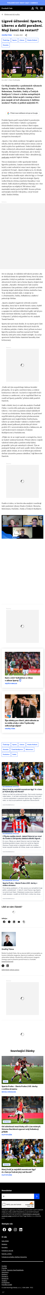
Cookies (4, 1266)
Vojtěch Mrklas (11, 683)
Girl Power (7, 1121)
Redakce (4, 1244)
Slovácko (6, 45)
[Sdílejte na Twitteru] (9, 922)
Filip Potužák (7, 1135)
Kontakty (5, 1247)
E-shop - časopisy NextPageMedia (12, 1270)
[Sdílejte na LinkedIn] (14, 922)
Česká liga (6, 40)
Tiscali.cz (4, 1281)
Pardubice (6, 754)
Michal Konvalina (9, 1092)
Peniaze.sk (5, 1278)
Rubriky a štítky (7, 1254)
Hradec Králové (32, 40)
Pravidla (4, 1268)
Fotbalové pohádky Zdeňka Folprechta (14, 1257)
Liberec (22, 40)
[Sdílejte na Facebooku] (4, 922)
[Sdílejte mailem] (19, 922)
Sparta (14, 40)
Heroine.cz (5, 1272)
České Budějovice (17, 749)
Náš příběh (5, 1241)
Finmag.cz (5, 1276)
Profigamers (6, 1282)
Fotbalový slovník (7, 1251)
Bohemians (29, 749)
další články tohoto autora (10, 970)
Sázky (5, 1081)
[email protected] (7, 961)
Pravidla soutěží (7, 1285)
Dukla (14, 754)
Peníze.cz (5, 1274)
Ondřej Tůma (7, 35)
